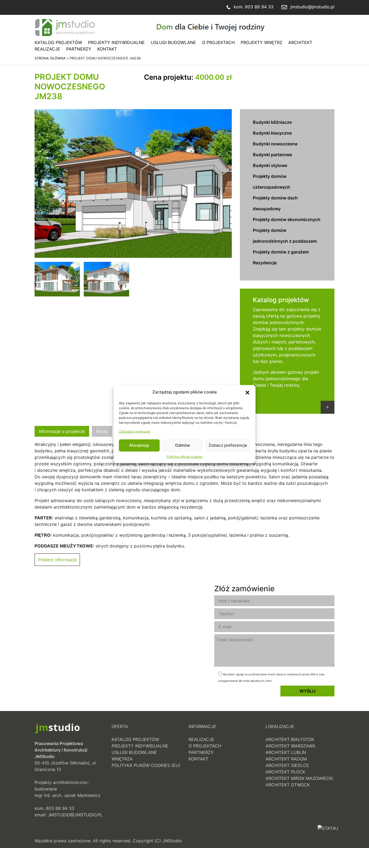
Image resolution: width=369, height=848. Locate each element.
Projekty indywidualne (116, 42)
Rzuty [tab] (102, 431)
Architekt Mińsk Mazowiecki (299, 778)
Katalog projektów (281, 300)
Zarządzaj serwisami (134, 431)
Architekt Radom (286, 759)
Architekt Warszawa (290, 746)
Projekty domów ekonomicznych (286, 219)
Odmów (182, 445)
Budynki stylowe (270, 165)
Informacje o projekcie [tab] (62, 431)
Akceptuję (139, 445)
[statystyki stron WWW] (328, 834)
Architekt (300, 42)
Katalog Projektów (58, 42)
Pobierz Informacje (57, 559)
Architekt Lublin (286, 752)
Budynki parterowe (272, 154)
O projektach (218, 42)
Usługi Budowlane (173, 42)
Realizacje (47, 49)
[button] (247, 392)
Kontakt (107, 49)
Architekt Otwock (288, 784)
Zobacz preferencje (228, 445)
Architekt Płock (285, 771)
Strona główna (50, 58)
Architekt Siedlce (287, 765)
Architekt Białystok (290, 739)
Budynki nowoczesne (275, 143)
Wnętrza (122, 759)
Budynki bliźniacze (272, 122)
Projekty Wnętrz (261, 42)
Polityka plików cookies (185, 456)
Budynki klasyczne (272, 133)
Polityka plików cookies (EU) (146, 765)
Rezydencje (265, 262)
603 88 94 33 (259, 6)
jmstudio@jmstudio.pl (312, 6)
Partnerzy (78, 49)
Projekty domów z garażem (281, 252)
